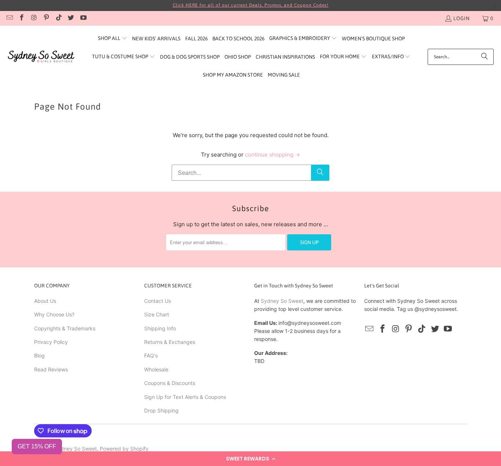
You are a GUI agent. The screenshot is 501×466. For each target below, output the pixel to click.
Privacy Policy (51, 342)
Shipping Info (160, 328)
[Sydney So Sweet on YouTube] (83, 18)
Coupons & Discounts (169, 383)
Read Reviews (51, 369)
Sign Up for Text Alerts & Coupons (185, 397)
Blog (39, 355)
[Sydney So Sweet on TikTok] (58, 18)
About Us (45, 301)
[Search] (484, 57)
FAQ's (151, 355)
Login (461, 18)
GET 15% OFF (37, 446)
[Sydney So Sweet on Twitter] (70, 18)
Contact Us (157, 301)
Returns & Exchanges (169, 342)
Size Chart (156, 314)
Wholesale (156, 369)
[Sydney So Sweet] (41, 56)
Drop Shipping (161, 410)
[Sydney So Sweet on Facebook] (21, 18)
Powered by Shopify (124, 448)
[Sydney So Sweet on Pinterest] (46, 18)
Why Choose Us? (54, 314)
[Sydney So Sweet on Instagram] (33, 18)
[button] (250, 458)
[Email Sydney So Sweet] (9, 18)
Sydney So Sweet (282, 301)
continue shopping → (272, 154)
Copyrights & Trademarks (64, 328)
